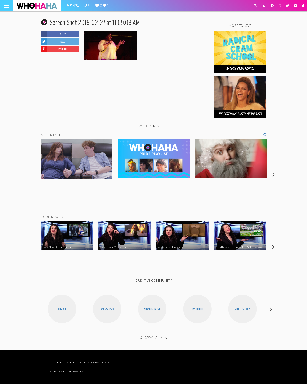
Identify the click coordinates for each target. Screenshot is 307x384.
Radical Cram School (240, 68)
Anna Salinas (107, 309)
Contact (58, 362)
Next (273, 174)
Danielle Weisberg (242, 309)
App (86, 6)
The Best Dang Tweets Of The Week (240, 113)
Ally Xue (62, 309)
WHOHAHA (36, 6)
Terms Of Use (73, 362)
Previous (33, 174)
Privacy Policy (91, 362)
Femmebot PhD (197, 309)
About (47, 362)
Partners (73, 6)
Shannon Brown (152, 309)
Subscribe (101, 6)
